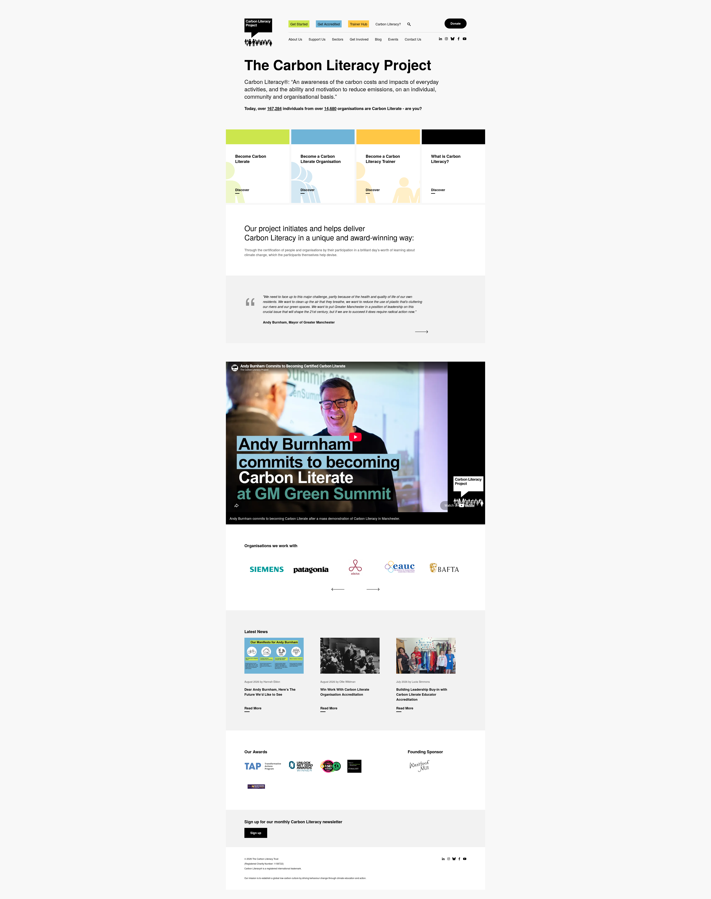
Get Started (299, 23)
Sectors (337, 39)
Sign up (255, 833)
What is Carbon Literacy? (453, 166)
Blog (378, 39)
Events (393, 39)
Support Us (317, 39)
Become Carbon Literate (257, 166)
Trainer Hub (358, 23)
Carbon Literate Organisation (323, 166)
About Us (295, 39)
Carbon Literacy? (388, 23)
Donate (455, 23)
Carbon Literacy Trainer (388, 166)
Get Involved (359, 39)
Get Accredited (329, 23)
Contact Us (413, 39)
